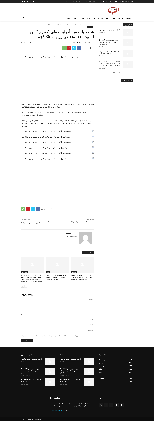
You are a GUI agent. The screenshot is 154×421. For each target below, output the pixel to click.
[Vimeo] (24, 1)
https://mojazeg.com (71, 236)
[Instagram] (30, 1)
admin (78, 42)
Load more (116, 72)
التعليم (48, 272)
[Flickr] (111, 405)
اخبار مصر (74, 272)
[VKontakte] (101, 405)
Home (92, 24)
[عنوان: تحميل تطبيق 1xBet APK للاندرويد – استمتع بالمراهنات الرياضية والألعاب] (128, 42)
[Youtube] (22, 1)
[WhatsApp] (64, 48)
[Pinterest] (69, 48)
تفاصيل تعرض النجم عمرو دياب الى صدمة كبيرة (74, 222)
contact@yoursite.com (58, 410)
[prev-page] (25, 286)
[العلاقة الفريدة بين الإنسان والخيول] (128, 32)
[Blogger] (122, 405)
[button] (23, 18)
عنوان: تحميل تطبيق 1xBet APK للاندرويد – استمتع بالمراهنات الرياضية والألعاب (108, 42)
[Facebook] (33, 1)
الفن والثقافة (85, 24)
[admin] (74, 43)
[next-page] (22, 286)
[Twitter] (27, 1)
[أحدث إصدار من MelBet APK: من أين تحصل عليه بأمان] (128, 53)
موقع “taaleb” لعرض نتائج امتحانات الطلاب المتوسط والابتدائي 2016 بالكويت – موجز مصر (56, 277)
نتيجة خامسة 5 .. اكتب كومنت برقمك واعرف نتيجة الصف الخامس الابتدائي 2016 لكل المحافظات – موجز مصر (81, 277)
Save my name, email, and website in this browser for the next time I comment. (49, 336)
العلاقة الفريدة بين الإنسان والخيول (109, 30)
